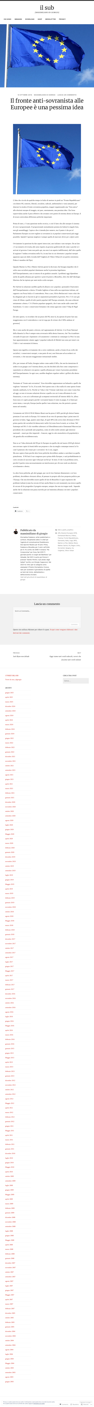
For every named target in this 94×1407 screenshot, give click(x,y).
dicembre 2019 (10, 857)
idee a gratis (62, 530)
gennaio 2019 (9, 902)
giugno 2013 (9, 1053)
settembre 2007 (10, 1277)
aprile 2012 (9, 1108)
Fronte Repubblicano (71, 538)
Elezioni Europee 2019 (69, 533)
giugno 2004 (9, 1359)
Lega (71, 540)
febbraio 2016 (10, 1039)
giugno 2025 (9, 693)
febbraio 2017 (10, 985)
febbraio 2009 (10, 1208)
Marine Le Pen (63, 543)
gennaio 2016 (9, 1044)
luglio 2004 (9, 1354)
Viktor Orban (69, 550)
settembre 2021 (10, 770)
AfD (59, 533)
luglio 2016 (9, 1016)
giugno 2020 (9, 829)
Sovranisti (61, 548)
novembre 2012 (10, 1085)
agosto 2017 (9, 957)
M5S (75, 540)
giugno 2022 (9, 738)
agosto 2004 (9, 1350)
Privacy (62, 19)
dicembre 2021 (10, 756)
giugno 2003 (9, 1382)
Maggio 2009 (9, 1194)
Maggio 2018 (9, 921)
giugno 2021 (9, 779)
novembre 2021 (10, 761)
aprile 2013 (9, 1062)
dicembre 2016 (10, 994)
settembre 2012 (10, 1094)
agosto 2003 (9, 1377)
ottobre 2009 (9, 1176)
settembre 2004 (10, 1345)
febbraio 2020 (10, 848)
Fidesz (74, 535)
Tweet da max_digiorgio (13, 679)
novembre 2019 (10, 861)
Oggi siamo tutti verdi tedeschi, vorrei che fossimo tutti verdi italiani (65, 656)
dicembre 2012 (10, 1080)
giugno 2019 (9, 880)
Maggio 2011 (9, 1131)
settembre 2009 (10, 1181)
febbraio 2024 (10, 729)
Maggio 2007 (9, 1295)
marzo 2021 (9, 788)
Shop (40, 19)
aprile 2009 (9, 1199)
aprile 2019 (9, 889)
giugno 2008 (9, 1235)
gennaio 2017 (9, 989)
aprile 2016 (9, 1030)
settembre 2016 (10, 1007)
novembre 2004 (10, 1336)
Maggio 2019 (9, 884)
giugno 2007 (9, 1290)
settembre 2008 (10, 1226)
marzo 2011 (9, 1140)
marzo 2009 (9, 1204)
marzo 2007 (9, 1304)
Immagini (18, 19)
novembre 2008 (10, 1222)
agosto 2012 (9, 1099)
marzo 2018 (9, 925)
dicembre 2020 (10, 802)
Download (29, 19)
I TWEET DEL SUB (11, 675)
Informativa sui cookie (39, 1403)
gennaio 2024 (9, 734)
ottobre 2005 (9, 1318)
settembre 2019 (10, 870)
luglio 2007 (9, 1286)
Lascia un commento (66, 95)
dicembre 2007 (10, 1263)
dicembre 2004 (10, 1331)
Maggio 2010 (9, 1167)
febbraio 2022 (10, 747)
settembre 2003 (10, 1372)
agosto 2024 (9, 715)
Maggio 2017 (9, 971)
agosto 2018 (9, 916)
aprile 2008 (9, 1245)
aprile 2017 (9, 975)
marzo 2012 (9, 1112)
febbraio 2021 (10, 793)
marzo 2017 (9, 980)
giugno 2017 (9, 966)
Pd (69, 545)
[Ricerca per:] (76, 681)
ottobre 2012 (9, 1090)
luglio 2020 (9, 825)
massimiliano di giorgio (44, 95)
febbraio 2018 (10, 930)
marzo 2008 (9, 1249)
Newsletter (50, 19)
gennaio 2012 (9, 1121)
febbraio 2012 (10, 1117)
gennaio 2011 (9, 1149)
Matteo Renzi (73, 543)
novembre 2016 (10, 998)
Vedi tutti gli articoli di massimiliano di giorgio (33, 578)
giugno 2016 (9, 1021)
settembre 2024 (10, 711)
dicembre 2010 (10, 1153)
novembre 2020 (10, 807)
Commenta (74, 624)
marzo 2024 (9, 724)
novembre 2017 (10, 943)
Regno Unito (75, 545)
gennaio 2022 (9, 752)
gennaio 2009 (9, 1213)
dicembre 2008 (10, 1217)
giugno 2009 (9, 1190)
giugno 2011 (9, 1126)
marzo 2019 (9, 893)
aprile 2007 (9, 1299)
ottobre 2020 (9, 811)
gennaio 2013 (9, 1076)
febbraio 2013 (10, 1071)
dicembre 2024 (10, 706)
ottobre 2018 (9, 912)
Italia (67, 540)
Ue (73, 548)
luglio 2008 (9, 1231)
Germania (61, 540)
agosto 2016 (9, 1012)
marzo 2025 (9, 702)
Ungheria (61, 550)
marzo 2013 (9, 1067)
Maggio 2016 (9, 1026)
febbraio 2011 (9, 1144)
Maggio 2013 (9, 1058)
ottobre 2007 (9, 1272)
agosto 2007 (9, 1281)
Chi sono (7, 19)
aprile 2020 (9, 839)
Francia (60, 538)
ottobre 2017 (9, 948)
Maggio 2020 (9, 834)
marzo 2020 (9, 843)
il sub (47, 7)
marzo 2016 (9, 1035)
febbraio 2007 (10, 1308)
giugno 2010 (9, 1162)
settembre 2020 (10, 816)
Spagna (68, 548)
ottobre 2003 (9, 1368)
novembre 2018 (10, 907)
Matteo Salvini (63, 545)
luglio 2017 (9, 962)
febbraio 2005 (10, 1322)
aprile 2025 (9, 697)
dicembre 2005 (10, 1313)
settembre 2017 (10, 953)
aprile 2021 (9, 784)
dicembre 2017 (10, 939)
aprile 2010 (9, 1172)
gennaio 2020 (9, 852)
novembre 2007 (10, 1267)
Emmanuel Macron (64, 535)
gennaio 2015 (9, 1048)
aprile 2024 (9, 720)
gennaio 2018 (9, 934)
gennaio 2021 (9, 798)
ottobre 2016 (9, 1003)
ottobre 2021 (9, 766)
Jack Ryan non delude (21, 654)
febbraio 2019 (10, 898)
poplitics (70, 530)
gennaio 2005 (9, 1327)
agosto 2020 (9, 820)
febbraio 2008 (10, 1254)
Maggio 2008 (9, 1240)
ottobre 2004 (9, 1340)
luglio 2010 (9, 1158)
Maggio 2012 (9, 1103)
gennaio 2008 (9, 1258)
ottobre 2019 (9, 866)
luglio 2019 (9, 875)
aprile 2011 (9, 1135)
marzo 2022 (9, 743)
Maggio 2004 (9, 1363)
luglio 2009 (9, 1185)
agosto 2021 (9, 775)
